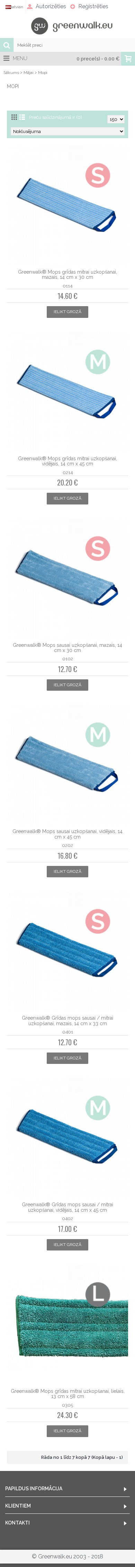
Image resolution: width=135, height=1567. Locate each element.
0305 (67, 1405)
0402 (67, 1218)
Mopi (42, 72)
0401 (67, 1032)
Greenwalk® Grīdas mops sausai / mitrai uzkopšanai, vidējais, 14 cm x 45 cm (67, 1207)
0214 (68, 472)
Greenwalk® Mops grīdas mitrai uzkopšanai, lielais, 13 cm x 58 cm (68, 1393)
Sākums (11, 72)
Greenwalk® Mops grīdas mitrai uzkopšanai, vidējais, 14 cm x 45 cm (67, 461)
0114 (67, 286)
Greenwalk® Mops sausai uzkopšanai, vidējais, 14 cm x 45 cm (67, 834)
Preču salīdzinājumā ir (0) (55, 117)
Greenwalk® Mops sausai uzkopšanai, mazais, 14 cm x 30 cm (67, 647)
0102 (67, 658)
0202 (67, 845)
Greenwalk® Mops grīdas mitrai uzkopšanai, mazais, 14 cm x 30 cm (67, 274)
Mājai (29, 72)
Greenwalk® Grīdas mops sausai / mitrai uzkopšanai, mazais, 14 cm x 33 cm (67, 1020)
